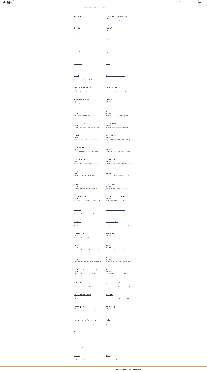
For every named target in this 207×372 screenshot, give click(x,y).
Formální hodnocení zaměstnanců (83, 88)
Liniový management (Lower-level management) (87, 147)
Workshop (76, 332)
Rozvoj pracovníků (79, 234)
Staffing (108, 245)
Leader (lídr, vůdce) (111, 123)
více (89, 370)
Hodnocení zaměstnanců (112, 88)
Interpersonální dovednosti (81, 100)
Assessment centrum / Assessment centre (117, 16)
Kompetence (109, 100)
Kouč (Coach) (109, 111)
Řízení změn (77, 356)
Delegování (109, 28)
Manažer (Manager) (111, 159)
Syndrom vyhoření (79, 283)
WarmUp (108, 356)
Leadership (77, 135)
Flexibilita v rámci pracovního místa (115, 76)
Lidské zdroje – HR (111, 135)
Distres (108, 40)
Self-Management (110, 234)
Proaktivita (77, 344)
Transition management (112, 344)
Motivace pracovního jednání (113, 184)
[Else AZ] (8, 2)
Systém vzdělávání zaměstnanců (82, 295)
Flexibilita (76, 76)
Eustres (108, 64)
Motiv (107, 171)
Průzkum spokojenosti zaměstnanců (115, 210)
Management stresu (79, 159)
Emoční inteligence (79, 52)
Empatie (108, 52)
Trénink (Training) (110, 307)
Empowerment (78, 64)
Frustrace (108, 332)
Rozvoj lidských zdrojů (112, 222)
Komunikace (77, 111)
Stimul (76, 257)
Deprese (76, 40)
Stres (107, 269)
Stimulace (108, 257)
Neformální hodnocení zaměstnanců (115, 196)
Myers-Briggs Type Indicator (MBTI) (83, 196)
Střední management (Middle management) (85, 269)
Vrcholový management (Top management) (85, 320)
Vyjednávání (109, 320)
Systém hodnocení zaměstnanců (114, 283)
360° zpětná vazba (79, 16)
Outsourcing (77, 210)
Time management (79, 307)
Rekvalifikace (77, 222)
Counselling (77, 28)
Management (109, 147)
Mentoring (77, 171)
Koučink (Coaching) (79, 123)
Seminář (76, 245)
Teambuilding (109, 295)
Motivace (76, 184)
